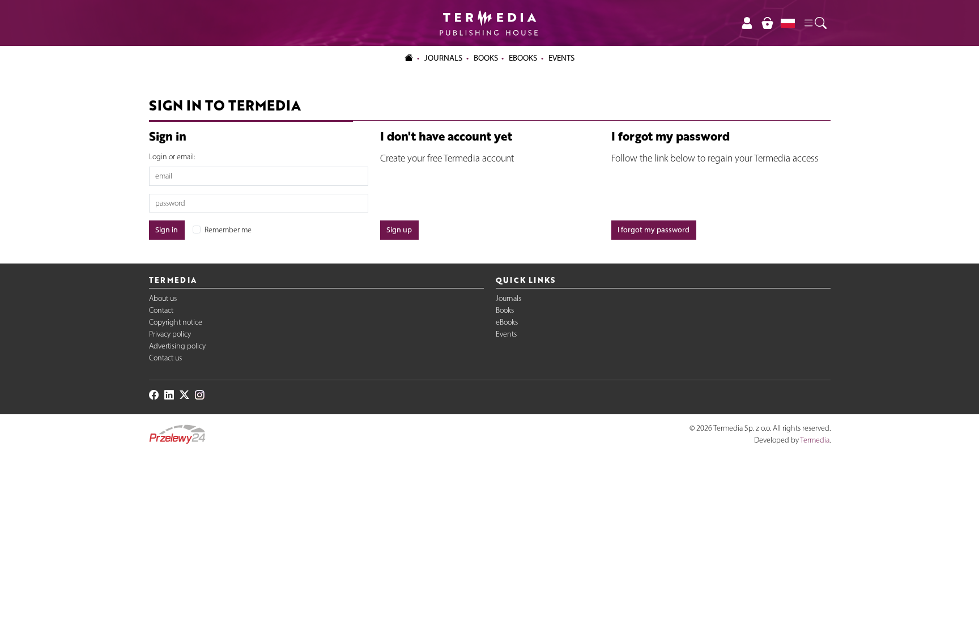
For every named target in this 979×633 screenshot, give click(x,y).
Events (506, 334)
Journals (508, 298)
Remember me (228, 230)
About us (163, 298)
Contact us (165, 358)
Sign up (399, 230)
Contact (161, 310)
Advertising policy (177, 346)
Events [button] (561, 58)
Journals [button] (443, 58)
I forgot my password (653, 230)
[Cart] (767, 23)
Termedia (814, 440)
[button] (815, 23)
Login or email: (172, 157)
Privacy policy (170, 334)
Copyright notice (175, 322)
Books (486, 58)
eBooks (523, 58)
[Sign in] (747, 23)
